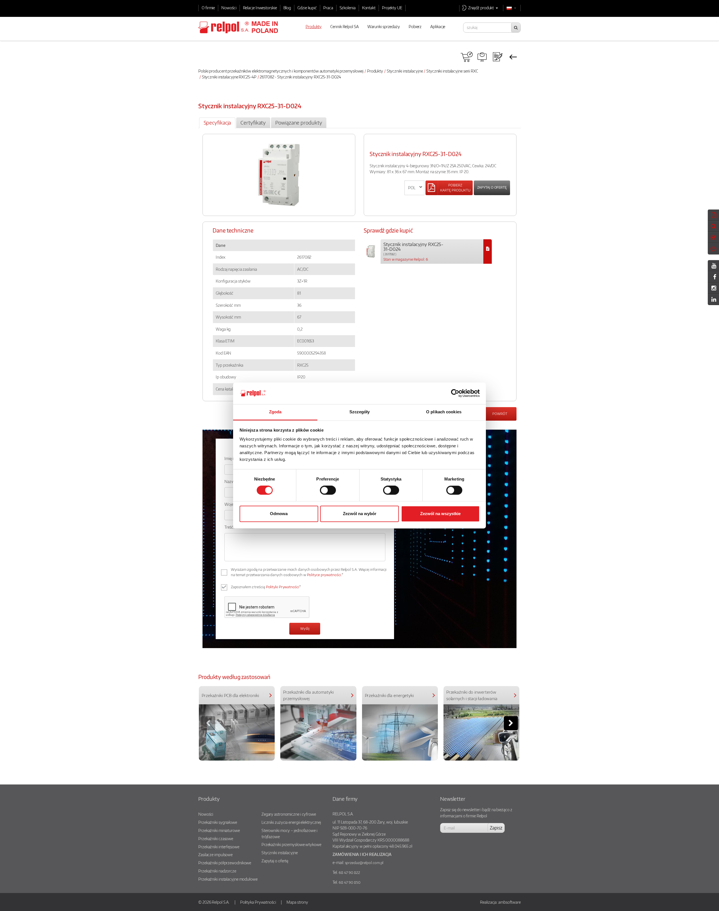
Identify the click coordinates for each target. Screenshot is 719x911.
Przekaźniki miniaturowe (219, 830)
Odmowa (279, 513)
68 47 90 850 (349, 882)
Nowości (228, 7)
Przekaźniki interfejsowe (218, 846)
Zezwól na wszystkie (440, 513)
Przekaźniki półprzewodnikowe (224, 862)
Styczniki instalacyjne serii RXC (452, 70)
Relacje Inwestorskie (260, 7)
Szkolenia (348, 7)
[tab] (217, 123)
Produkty (375, 70)
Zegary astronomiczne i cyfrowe (288, 814)
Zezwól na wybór (359, 513)
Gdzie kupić (307, 7)
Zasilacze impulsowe (215, 854)
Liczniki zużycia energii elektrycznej (291, 822)
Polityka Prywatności (258, 902)
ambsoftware (509, 902)
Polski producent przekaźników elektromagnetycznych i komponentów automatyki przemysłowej (280, 70)
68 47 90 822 (349, 872)
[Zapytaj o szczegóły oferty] (497, 56)
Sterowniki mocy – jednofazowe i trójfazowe (289, 833)
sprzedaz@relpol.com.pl (364, 862)
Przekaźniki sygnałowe (217, 822)
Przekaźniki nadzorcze (217, 870)
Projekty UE (392, 7)
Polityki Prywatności (282, 587)
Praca (328, 7)
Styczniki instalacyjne (405, 70)
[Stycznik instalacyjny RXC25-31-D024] (487, 251)
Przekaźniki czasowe (215, 838)
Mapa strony (297, 902)
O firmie (208, 7)
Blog (287, 7)
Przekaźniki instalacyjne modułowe (228, 878)
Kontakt (369, 7)
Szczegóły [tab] (359, 411)
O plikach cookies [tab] (443, 411)
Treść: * (230, 526)
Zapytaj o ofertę (492, 187)
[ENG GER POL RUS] (414, 188)
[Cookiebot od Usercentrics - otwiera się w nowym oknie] (455, 393)
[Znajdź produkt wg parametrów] (482, 56)
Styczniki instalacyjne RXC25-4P (229, 76)
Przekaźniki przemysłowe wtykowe (291, 844)
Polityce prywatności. (324, 574)
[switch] (328, 490)
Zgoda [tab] (275, 411)
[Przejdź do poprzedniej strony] (513, 56)
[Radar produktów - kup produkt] (466, 56)
